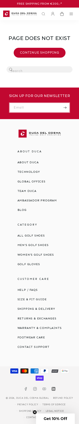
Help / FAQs (27, 290)
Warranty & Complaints (39, 328)
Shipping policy (30, 411)
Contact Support (33, 347)
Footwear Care (31, 337)
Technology (28, 172)
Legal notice (55, 411)
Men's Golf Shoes (33, 245)
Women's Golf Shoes (35, 255)
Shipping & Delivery (36, 309)
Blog (22, 210)
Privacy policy (27, 404)
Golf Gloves (28, 264)
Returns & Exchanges (36, 318)
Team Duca (26, 191)
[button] (42, 14)
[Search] (11, 69)
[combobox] (39, 69)
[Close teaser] (35, 412)
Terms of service (54, 404)
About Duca (28, 162)
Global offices (31, 181)
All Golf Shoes (31, 235)
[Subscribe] (65, 108)
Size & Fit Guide (32, 299)
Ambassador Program (37, 200)
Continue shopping (39, 52)
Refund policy (63, 398)
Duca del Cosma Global (32, 398)
